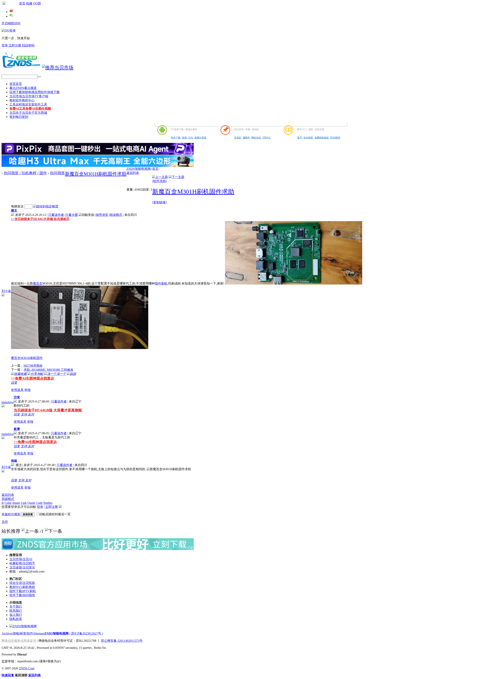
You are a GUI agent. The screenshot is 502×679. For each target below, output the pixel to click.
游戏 (184, 137)
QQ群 (37, 3)
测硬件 (246, 137)
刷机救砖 (29, 587)
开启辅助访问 (11, 23)
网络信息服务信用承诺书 (19, 640)
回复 (14, 382)
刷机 (164, 283)
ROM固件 (335, 137)
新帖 (16, 633)
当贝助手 (29, 563)
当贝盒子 (28, 112)
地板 (14, 460)
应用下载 (34, 92)
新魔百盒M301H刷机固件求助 (95, 173)
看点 (23, 88)
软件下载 (176, 137)
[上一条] (30, 531)
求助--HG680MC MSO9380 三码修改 (48, 369)
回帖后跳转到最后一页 (55, 514)
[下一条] (53, 531)
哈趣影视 (15, 563)
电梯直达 (17, 206)
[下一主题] (176, 177)
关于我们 (15, 606)
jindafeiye (8, 402)
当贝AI (27, 559)
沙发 (17, 397)
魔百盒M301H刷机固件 (27, 358)
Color (8, 502)
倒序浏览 (102, 214)
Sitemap (39, 633)
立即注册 (15, 45)
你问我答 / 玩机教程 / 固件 (25, 173)
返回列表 (132, 173)
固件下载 (15, 591)
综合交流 (15, 582)
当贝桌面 (15, 567)
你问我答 (309, 137)
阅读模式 (116, 214)
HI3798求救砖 (33, 365)
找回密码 (28, 45)
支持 (24, 414)
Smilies (47, 502)
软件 (30, 633)
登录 (5, 45)
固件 (158, 283)
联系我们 (15, 610)
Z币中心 (266, 137)
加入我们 (15, 614)
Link (24, 502)
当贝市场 (28, 96)
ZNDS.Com (26, 668)
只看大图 (71, 214)
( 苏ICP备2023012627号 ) (86, 633)
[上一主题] (160, 177)
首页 (22, 3)
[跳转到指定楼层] (45, 206)
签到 (18, 116)
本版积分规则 (11, 514)
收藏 (29, 3)
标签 (23, 633)
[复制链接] (159, 202)
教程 (22, 100)
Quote (31, 502)
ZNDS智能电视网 (138, 168)
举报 (27, 390)
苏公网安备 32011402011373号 (122, 640)
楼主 (14, 210)
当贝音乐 (29, 567)
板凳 (17, 429)
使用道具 (17, 390)
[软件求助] (159, 181)
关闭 (5, 522)
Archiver (7, 633)
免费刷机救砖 (322, 137)
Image (16, 502)
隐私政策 (15, 619)
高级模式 (8, 499)
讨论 (191, 137)
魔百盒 (37, 283)
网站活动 (256, 137)
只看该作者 (56, 214)
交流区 (237, 137)
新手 (300, 137)
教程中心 (15, 587)
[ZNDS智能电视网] (21, 67)
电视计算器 (200, 137)
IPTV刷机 (29, 591)
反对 (31, 414)
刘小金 (6, 291)
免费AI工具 (30, 108)
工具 (28, 104)
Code (39, 502)
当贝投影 (29, 582)
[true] (39, 76)
